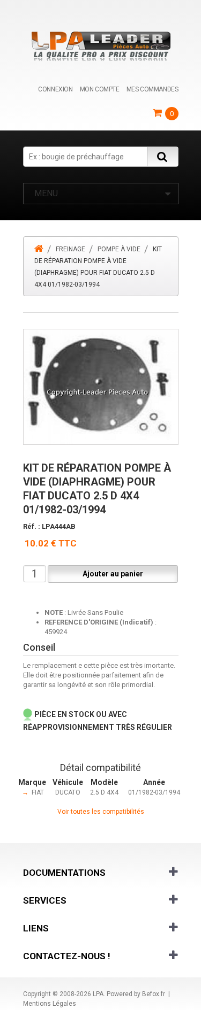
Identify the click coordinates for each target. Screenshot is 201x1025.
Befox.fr (153, 994)
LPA (98, 994)
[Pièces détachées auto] (100, 46)
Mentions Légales (49, 1003)
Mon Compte (100, 89)
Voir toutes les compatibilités (100, 811)
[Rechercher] (162, 156)
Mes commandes (152, 89)
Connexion (55, 89)
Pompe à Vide (119, 249)
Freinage (70, 249)
